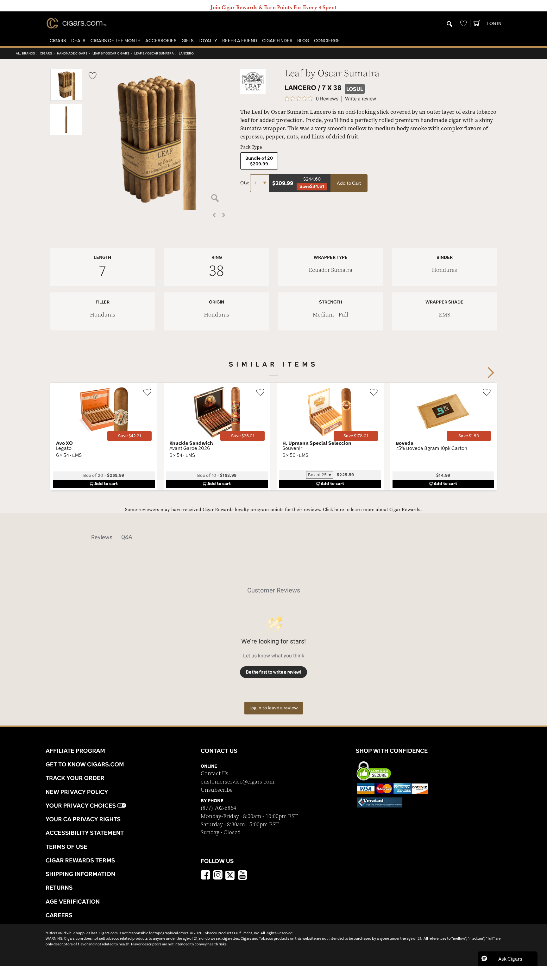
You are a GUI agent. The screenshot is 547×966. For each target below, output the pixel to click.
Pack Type (251, 147)
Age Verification (73, 901)
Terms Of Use (66, 846)
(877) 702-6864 (218, 808)
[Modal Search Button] (449, 24)
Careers (59, 915)
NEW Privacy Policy (77, 792)
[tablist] (273, 537)
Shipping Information (80, 874)
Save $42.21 (129, 435)
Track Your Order (75, 778)
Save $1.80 (468, 435)
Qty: (245, 183)
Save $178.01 (355, 435)
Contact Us (214, 773)
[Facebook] (205, 875)
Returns (59, 887)
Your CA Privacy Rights (83, 819)
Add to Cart (349, 183)
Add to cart (106, 483)
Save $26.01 (242, 435)
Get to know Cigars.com (85, 764)
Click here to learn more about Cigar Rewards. (372, 510)
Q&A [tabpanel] (126, 537)
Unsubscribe (217, 790)
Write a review (360, 99)
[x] (230, 875)
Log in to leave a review (273, 708)
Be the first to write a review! (273, 672)
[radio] (259, 161)
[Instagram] (218, 875)
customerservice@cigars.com (237, 781)
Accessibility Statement (85, 832)
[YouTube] (242, 875)
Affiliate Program (75, 750)
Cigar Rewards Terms (80, 860)
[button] (58, 40)
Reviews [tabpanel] (101, 537)
